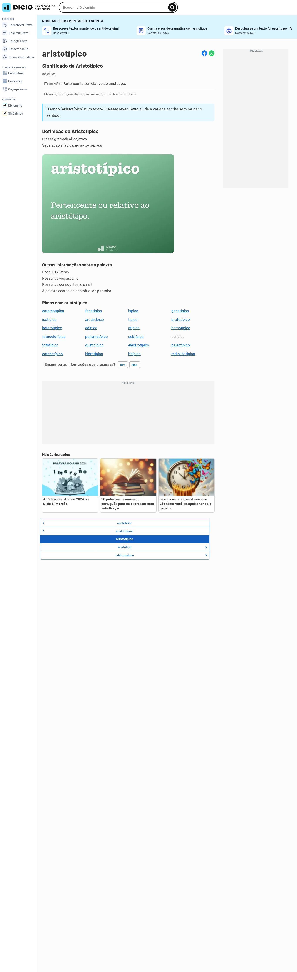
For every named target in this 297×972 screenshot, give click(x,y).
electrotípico (138, 345)
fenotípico (93, 311)
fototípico (50, 345)
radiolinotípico (183, 354)
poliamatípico (96, 336)
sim (122, 364)
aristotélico (124, 523)
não (135, 364)
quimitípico (94, 345)
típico (133, 319)
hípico (133, 311)
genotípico (180, 311)
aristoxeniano (124, 555)
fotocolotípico (54, 336)
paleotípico (180, 345)
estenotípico (52, 354)
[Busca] (172, 7)
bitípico (134, 354)
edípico (91, 328)
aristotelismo (124, 531)
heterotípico (52, 328)
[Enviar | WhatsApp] (211, 53)
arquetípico (94, 319)
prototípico (180, 319)
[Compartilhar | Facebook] (204, 53)
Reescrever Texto (123, 109)
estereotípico (53, 311)
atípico (134, 328)
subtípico (136, 336)
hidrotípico (94, 354)
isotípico (49, 319)
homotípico (180, 328)
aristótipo (124, 547)
